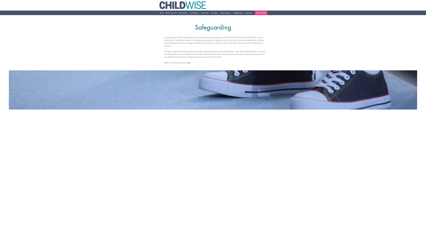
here (189, 63)
